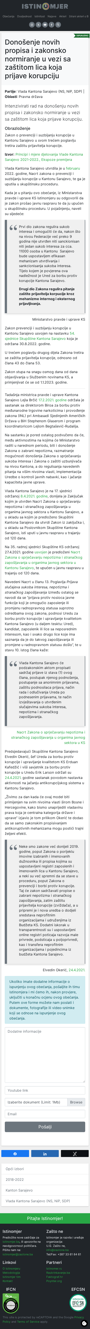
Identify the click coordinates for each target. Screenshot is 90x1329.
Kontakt (8, 1281)
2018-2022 (15, 1179)
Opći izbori (15, 1169)
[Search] (58, 25)
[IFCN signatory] (11, 1303)
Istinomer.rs (54, 1268)
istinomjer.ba (11, 1241)
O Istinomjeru (11, 1268)
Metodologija (11, 1272)
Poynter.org (54, 1281)
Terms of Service (28, 1321)
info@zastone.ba (57, 1250)
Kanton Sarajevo (19, 1190)
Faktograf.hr (54, 1277)
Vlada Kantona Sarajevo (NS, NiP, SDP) (38, 1201)
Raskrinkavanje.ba (58, 1272)
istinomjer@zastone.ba (18, 1254)
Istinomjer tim (12, 1277)
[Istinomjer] (45, 5)
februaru (73, 168)
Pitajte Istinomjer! (45, 1218)
